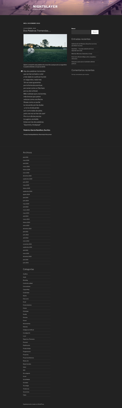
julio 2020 (25, 259)
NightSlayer (45, 6)
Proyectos (25, 354)
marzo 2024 (26, 210)
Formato (25, 317)
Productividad (26, 348)
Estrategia (25, 311)
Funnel (24, 320)
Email (24, 302)
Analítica (25, 274)
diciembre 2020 (27, 256)
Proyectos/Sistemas (28, 357)
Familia (25, 314)
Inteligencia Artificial (28, 329)
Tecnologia (26, 385)
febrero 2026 (26, 169)
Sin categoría (26, 373)
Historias (25, 326)
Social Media (26, 379)
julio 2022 (25, 231)
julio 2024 (25, 197)
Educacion (26, 298)
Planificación (26, 345)
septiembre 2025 (27, 179)
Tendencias (26, 388)
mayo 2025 (26, 185)
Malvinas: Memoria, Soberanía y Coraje (82, 53)
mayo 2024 (26, 203)
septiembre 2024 (27, 191)
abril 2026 (25, 163)
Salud (24, 367)
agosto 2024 (26, 194)
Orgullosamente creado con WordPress (33, 404)
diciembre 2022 (27, 228)
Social (24, 376)
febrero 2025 (26, 188)
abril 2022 (25, 238)
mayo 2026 (26, 160)
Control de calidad (28, 283)
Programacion (27, 351)
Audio (24, 277)
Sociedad (25, 382)
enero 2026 (26, 172)
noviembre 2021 (27, 244)
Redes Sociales (27, 364)
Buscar (73, 28)
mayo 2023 (26, 213)
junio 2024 (26, 200)
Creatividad (26, 292)
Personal (25, 342)
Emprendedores (27, 305)
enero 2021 (26, 253)
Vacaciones (26, 392)
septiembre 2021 (27, 247)
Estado (25, 308)
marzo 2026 (26, 166)
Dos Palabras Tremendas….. (37, 30)
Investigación (26, 333)
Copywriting (26, 289)
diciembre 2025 (27, 175)
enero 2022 (26, 241)
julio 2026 (25, 157)
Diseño (25, 295)
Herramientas (26, 323)
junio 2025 (26, 182)
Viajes (24, 395)
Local (24, 336)
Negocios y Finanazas (29, 339)
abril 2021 (25, 250)
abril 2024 (25, 207)
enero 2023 (26, 225)
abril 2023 (25, 216)
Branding (25, 280)
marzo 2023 (26, 219)
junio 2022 (26, 234)
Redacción (26, 361)
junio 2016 (26, 262)
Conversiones (26, 286)
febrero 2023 (26, 222)
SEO (24, 370)
